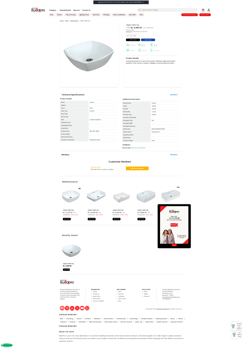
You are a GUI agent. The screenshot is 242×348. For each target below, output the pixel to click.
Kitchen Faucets (126, 322)
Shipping (129, 31)
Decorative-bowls (111, 322)
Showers (88, 319)
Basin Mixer (150, 322)
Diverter (72, 322)
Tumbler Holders (146, 319)
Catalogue (121, 296)
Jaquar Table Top (68, 210)
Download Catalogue (189, 15)
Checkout (146, 296)
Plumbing (70, 319)
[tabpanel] (71, 203)
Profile (145, 291)
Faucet (79, 319)
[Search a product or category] (140, 10)
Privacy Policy (96, 299)
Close (174, 245)
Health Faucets (162, 322)
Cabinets (63, 322)
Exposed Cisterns (177, 322)
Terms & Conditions (98, 301)
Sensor (180, 319)
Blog (119, 301)
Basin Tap (138, 322)
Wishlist (146, 294)
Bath (67, 21)
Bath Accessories (95, 322)
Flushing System (161, 319)
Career (95, 291)
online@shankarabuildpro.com (171, 297)
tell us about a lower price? (138, 148)
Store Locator (205, 15)
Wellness (97, 319)
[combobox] (167, 10)
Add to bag (66, 269)
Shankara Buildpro (163, 309)
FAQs (119, 291)
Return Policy (96, 296)
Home (62, 21)
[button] (53, 9)
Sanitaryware (74, 21)
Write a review (137, 168)
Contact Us (96, 294)
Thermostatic (108, 319)
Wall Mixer (82, 322)
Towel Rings (133, 319)
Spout (173, 319)
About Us (120, 294)
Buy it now (148, 40)
